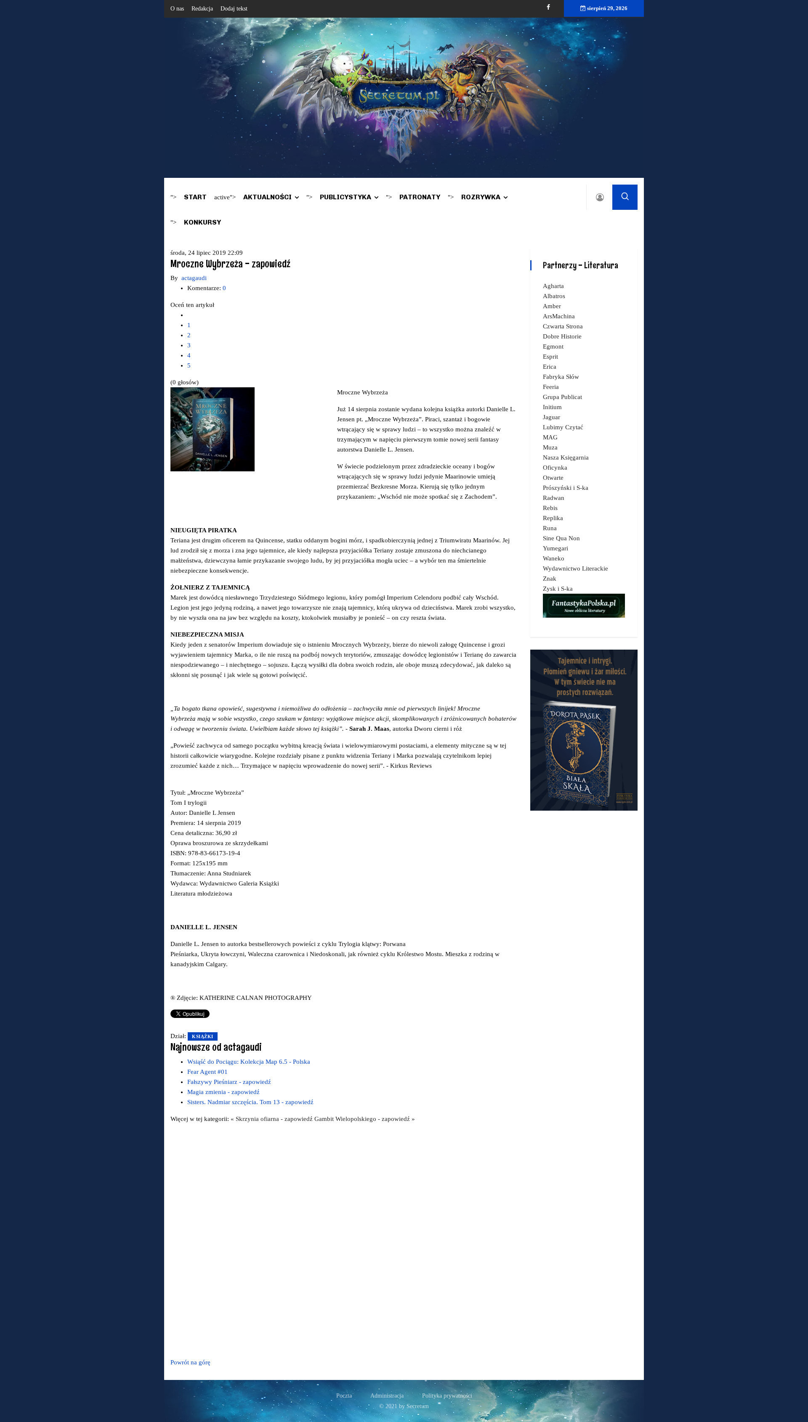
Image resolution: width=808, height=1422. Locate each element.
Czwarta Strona (563, 326)
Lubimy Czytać (563, 427)
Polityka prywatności (447, 1396)
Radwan (553, 497)
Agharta (553, 286)
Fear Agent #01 (207, 1071)
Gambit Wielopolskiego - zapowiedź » (364, 1118)
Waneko (553, 558)
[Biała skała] (584, 729)
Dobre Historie (562, 336)
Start (195, 197)
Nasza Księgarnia (566, 457)
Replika (553, 518)
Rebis (550, 508)
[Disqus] (344, 1239)
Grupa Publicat (562, 397)
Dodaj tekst (234, 8)
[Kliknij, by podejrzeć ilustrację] (212, 429)
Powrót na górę (190, 1362)
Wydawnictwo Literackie (575, 568)
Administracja (387, 1396)
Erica (549, 366)
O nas (177, 8)
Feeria (551, 386)
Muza (550, 447)
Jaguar (551, 417)
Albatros (554, 296)
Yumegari (555, 548)
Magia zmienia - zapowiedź (223, 1092)
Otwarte (553, 477)
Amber (552, 306)
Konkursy (202, 222)
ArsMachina (559, 316)
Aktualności (267, 197)
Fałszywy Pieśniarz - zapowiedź (229, 1081)
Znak (549, 578)
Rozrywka (480, 197)
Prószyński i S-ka (565, 487)
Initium (552, 407)
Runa (550, 528)
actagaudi (194, 278)
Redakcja (202, 8)
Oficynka (555, 467)
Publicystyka (345, 197)
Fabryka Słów (561, 376)
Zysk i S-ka (558, 588)
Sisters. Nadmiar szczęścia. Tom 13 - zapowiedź (250, 1102)
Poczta (344, 1396)
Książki (202, 1036)
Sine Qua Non (561, 538)
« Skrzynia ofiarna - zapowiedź (272, 1118)
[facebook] (548, 7)
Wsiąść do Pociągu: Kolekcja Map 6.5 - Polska (248, 1061)
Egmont (553, 346)
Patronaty (419, 197)
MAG (550, 437)
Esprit (550, 356)
